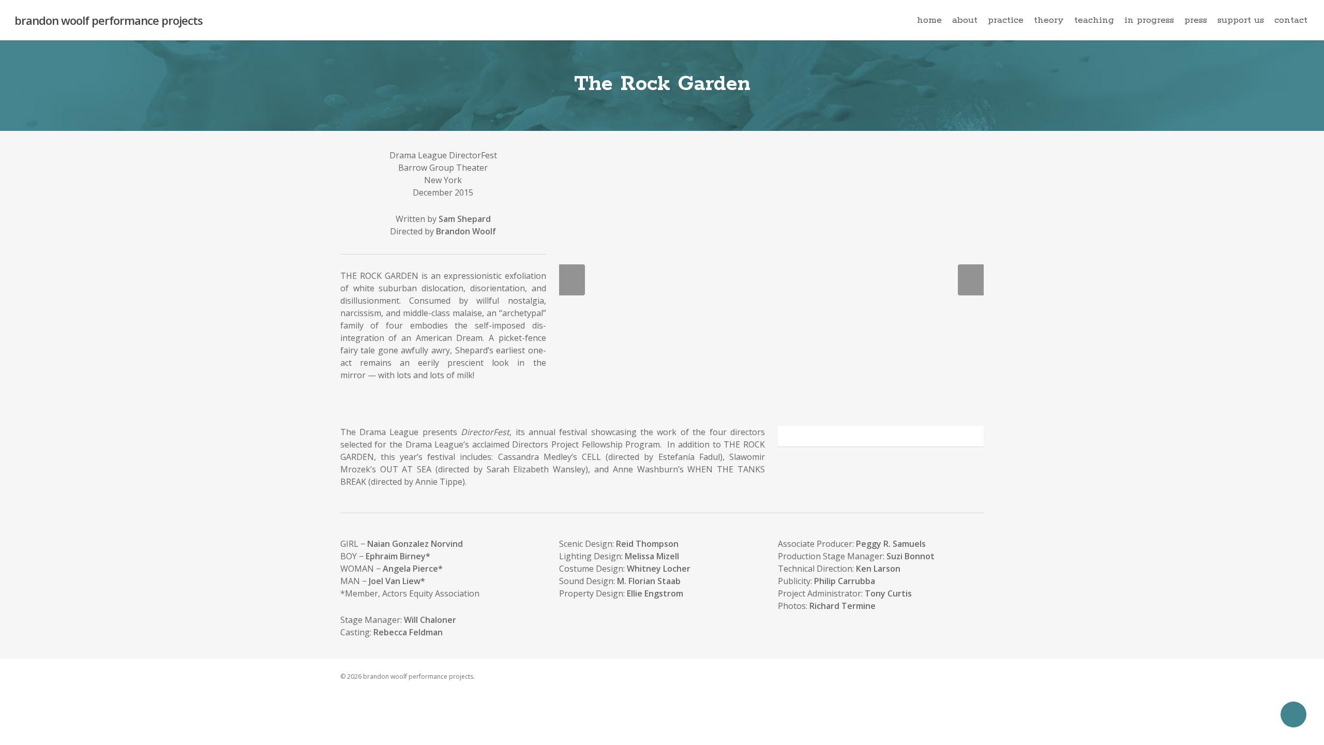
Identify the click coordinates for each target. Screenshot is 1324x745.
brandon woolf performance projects (108, 20)
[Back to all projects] (346, 88)
